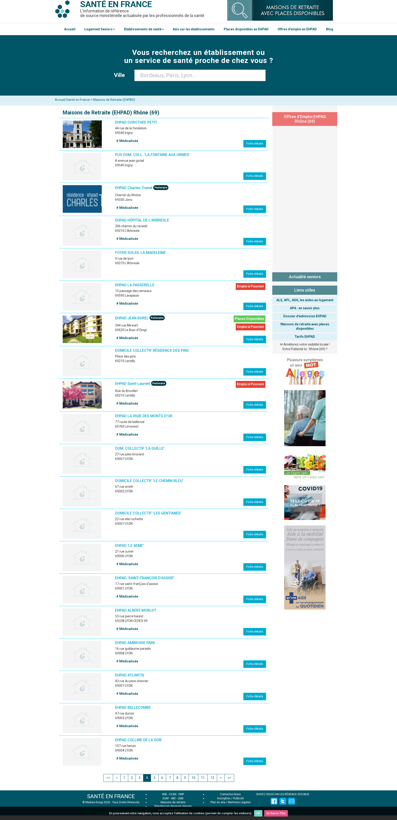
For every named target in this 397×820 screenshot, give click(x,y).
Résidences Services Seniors (173, 806)
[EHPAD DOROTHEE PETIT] (82, 134)
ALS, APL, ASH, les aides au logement (304, 300)
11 (203, 778)
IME (173, 798)
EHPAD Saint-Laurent (132, 383)
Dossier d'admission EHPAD (304, 316)
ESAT (166, 798)
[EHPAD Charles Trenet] (82, 199)
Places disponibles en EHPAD (246, 29)
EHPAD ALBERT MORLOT (135, 610)
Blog (329, 29)
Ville (121, 75)
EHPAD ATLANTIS (129, 675)
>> (229, 778)
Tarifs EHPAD (305, 336)
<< (108, 778)
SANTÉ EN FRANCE (111, 796)
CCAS (172, 794)
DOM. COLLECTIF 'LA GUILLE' (139, 448)
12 (212, 778)
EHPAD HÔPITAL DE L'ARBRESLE (142, 220)
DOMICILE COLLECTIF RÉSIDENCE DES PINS (152, 350)
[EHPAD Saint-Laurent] (82, 395)
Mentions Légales (239, 802)
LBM (180, 798)
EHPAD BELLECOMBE (133, 707)
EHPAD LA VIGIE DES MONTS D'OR (143, 416)
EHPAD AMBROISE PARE (135, 643)
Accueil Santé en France (72, 100)
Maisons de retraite (173, 802)
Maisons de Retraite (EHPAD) (114, 100)
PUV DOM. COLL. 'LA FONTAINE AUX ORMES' (152, 155)
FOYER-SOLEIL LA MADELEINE (140, 252)
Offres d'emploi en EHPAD (297, 29)
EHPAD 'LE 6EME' (129, 545)
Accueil (69, 29)
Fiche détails (254, 143)
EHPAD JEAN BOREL (132, 318)
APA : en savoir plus (305, 308)
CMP (181, 794)
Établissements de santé (143, 29)
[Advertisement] (304, 198)
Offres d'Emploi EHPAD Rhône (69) (305, 119)
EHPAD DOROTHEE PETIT (136, 122)
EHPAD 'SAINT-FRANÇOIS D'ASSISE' (144, 578)
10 (193, 778)
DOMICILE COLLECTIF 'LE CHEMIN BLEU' (149, 481)
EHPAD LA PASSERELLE (134, 285)
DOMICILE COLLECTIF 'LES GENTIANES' (148, 513)
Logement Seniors (98, 29)
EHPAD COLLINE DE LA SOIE (138, 740)
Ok (258, 813)
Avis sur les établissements (194, 29)
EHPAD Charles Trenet (133, 188)
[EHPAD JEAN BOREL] (82, 329)
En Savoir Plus (276, 813)
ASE (164, 794)
